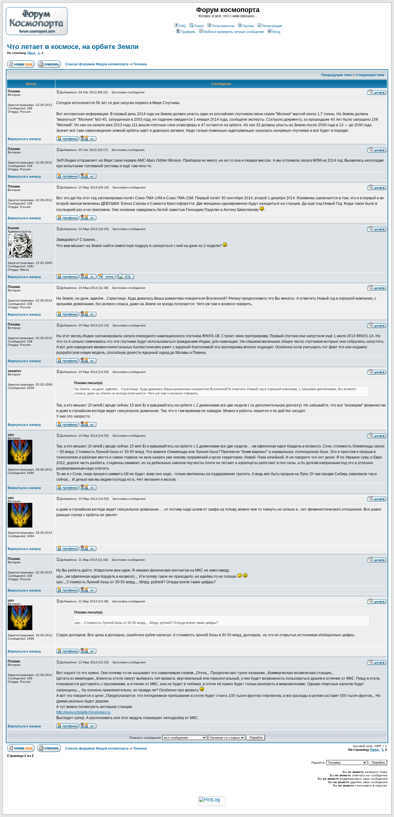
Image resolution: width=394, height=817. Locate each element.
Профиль (188, 32)
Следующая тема (370, 75)
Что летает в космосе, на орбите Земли (73, 47)
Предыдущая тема (336, 75)
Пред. (31, 53)
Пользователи (223, 26)
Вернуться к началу (24, 139)
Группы (248, 26)
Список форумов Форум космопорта (96, 64)
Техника (140, 64)
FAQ (182, 26)
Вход (276, 32)
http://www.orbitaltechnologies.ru (83, 712)
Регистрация (272, 26)
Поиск (199, 26)
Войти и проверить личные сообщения (234, 32)
